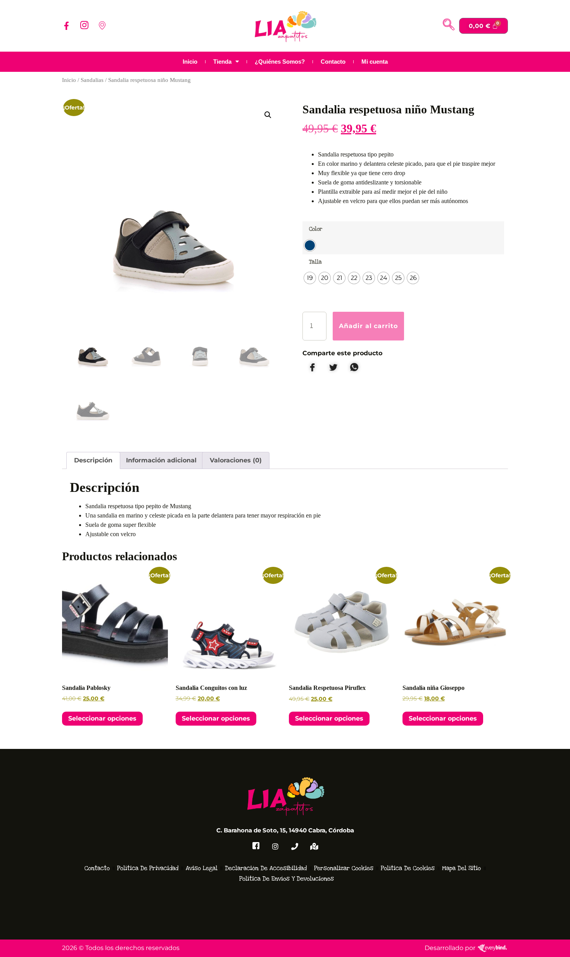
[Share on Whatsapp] (354, 367)
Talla (315, 262)
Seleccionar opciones (102, 718)
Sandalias (92, 80)
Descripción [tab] (93, 460)
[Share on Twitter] (333, 367)
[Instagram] (84, 25)
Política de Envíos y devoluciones (286, 878)
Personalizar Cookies (343, 868)
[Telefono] (295, 846)
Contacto (333, 61)
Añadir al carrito (368, 326)
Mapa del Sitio (461, 868)
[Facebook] (66, 25)
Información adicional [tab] (161, 460)
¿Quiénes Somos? (280, 61)
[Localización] (314, 846)
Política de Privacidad (147, 868)
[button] (448, 25)
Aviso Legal (202, 868)
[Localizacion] (102, 25)
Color (315, 229)
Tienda (222, 61)
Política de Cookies (408, 868)
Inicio (190, 61)
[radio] (310, 245)
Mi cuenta (374, 61)
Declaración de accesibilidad (266, 868)
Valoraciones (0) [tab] (236, 460)
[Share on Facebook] (312, 367)
